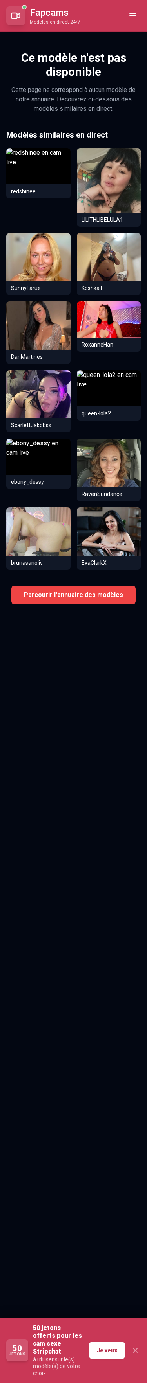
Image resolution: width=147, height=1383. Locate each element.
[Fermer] (135, 1350)
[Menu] (133, 16)
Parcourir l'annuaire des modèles (73, 595)
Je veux (107, 1350)
